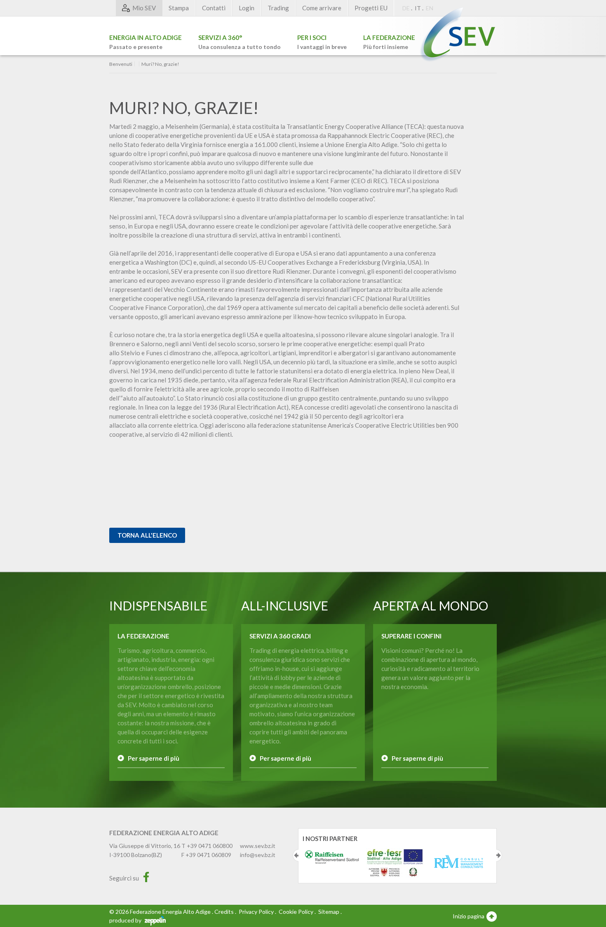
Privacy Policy (256, 911)
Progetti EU (371, 8)
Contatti (213, 8)
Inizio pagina (469, 916)
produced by (126, 920)
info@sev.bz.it (257, 854)
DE (406, 8)
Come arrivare (321, 8)
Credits (224, 911)
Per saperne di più (153, 758)
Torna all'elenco (147, 535)
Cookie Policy (296, 911)
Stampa (179, 8)
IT (418, 8)
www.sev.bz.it (257, 845)
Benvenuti (120, 64)
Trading (278, 8)
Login (246, 8)
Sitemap (328, 911)
